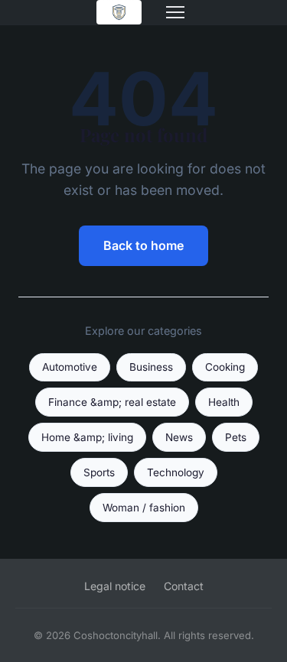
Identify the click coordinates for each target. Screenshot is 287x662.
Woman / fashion (144, 507)
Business (151, 367)
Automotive (69, 367)
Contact (184, 585)
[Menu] (175, 12)
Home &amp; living (87, 437)
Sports (99, 472)
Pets (235, 437)
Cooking (225, 367)
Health (224, 402)
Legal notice (114, 585)
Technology (175, 472)
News (179, 437)
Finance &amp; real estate (112, 402)
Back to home (143, 245)
